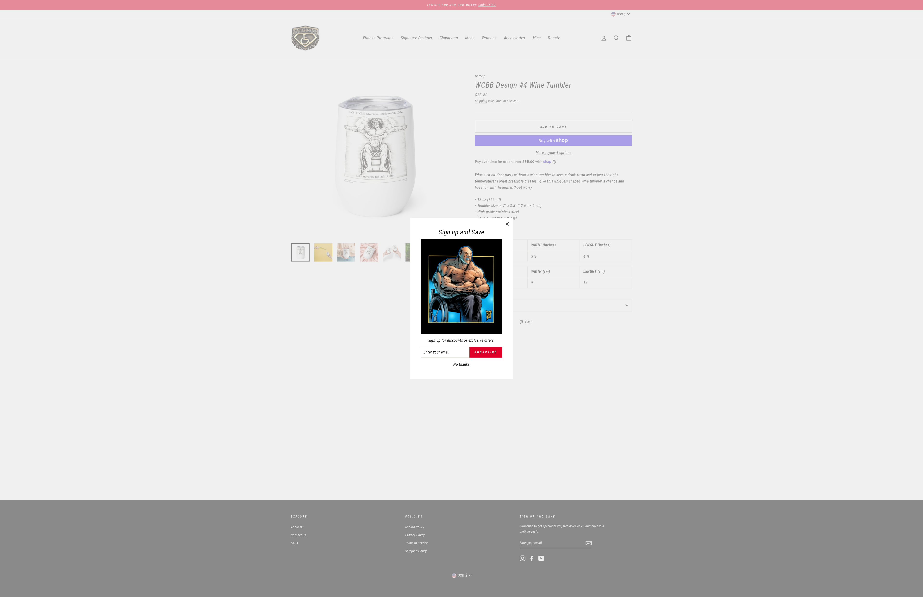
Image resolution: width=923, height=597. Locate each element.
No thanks (461, 364)
